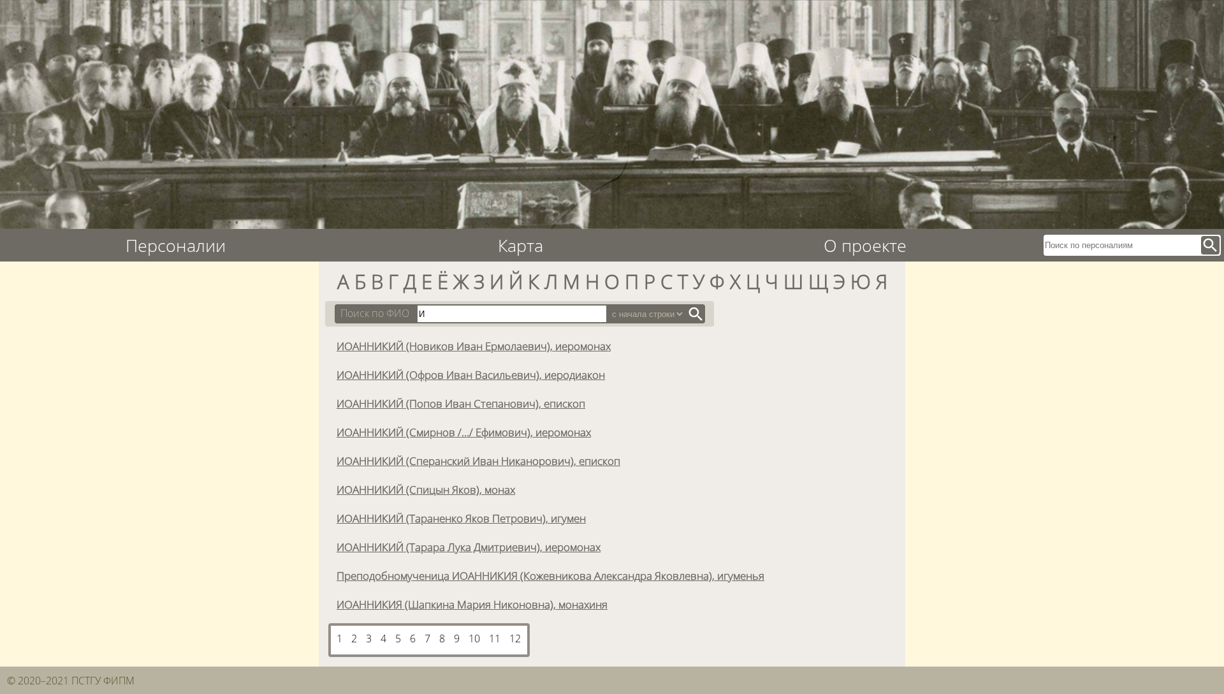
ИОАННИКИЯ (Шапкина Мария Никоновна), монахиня (472, 604)
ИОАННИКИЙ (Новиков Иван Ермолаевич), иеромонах (474, 345)
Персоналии (176, 245)
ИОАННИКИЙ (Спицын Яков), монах (426, 489)
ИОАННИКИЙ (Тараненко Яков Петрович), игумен (461, 518)
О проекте (865, 245)
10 (474, 638)
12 (515, 638)
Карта (520, 245)
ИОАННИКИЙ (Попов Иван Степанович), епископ (461, 403)
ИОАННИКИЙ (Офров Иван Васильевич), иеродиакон (471, 374)
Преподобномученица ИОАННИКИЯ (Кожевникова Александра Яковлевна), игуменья (550, 575)
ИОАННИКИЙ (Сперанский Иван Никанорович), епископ (478, 460)
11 (494, 638)
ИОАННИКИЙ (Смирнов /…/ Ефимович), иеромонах (464, 431)
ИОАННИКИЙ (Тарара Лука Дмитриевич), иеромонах (469, 546)
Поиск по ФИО (374, 313)
